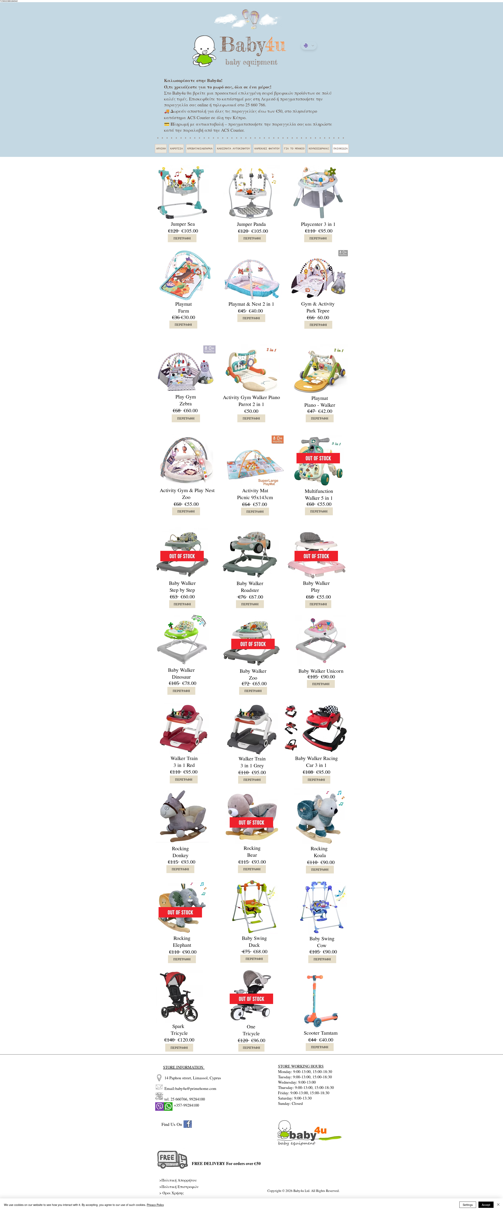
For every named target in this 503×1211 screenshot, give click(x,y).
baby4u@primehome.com (195, 1088)
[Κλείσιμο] (498, 1205)
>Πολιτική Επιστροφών (178, 1186)
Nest (210, 490)
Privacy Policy (155, 1205)
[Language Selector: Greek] (309, 45)
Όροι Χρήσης (173, 1192)
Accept (486, 1205)
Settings (468, 1205)
